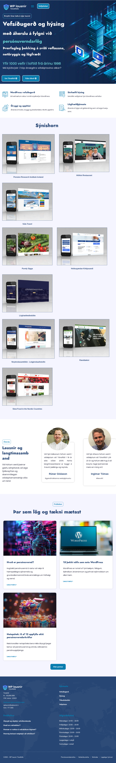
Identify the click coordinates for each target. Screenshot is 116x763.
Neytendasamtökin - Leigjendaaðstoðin (28, 362)
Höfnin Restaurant (84, 175)
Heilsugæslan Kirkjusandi (82, 269)
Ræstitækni (84, 360)
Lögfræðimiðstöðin (27, 316)
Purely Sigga (27, 269)
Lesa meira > (12, 585)
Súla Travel (27, 224)
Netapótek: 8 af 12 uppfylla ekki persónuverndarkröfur (25, 636)
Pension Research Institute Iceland (28, 177)
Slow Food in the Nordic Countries (27, 409)
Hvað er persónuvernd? (20, 562)
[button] (32, 6)
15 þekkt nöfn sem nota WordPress (83, 562)
